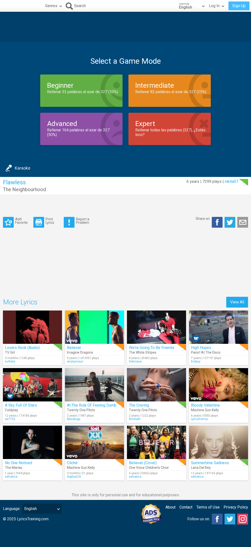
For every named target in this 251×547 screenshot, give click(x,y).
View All (237, 302)
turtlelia (10, 361)
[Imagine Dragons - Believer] (94, 327)
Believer (74, 347)
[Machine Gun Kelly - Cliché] (94, 442)
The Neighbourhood (24, 189)
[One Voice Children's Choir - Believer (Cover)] (156, 442)
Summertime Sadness (210, 462)
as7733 (10, 419)
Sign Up (239, 5)
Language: (11, 508)
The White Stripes (142, 352)
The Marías (13, 468)
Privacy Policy (236, 507)
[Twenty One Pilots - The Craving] (156, 384)
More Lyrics (20, 302)
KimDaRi (134, 419)
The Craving (139, 405)
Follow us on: (198, 519)
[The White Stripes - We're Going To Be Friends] (156, 327)
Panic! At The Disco (206, 352)
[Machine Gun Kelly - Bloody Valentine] (218, 384)
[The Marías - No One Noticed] (32, 442)
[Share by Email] (242, 222)
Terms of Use (208, 507)
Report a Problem (82, 220)
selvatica (11, 476)
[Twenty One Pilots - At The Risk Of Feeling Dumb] (94, 384)
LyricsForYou (199, 419)
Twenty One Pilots (81, 410)
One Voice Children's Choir (149, 468)
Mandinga (73, 419)
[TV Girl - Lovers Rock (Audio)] (32, 327)
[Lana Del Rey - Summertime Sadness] (218, 442)
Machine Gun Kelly (205, 410)
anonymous (75, 361)
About (170, 507)
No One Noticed (18, 462)
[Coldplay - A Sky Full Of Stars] (32, 384)
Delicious (135, 361)
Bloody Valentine (205, 405)
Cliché (72, 462)
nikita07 (231, 181)
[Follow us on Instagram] (242, 519)
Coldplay (11, 410)
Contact (185, 507)
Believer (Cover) (143, 462)
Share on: (203, 218)
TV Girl (10, 352)
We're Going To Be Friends (151, 347)
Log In (214, 5)
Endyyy (196, 361)
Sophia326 (74, 476)
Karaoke (22, 168)
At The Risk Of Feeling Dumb (91, 405)
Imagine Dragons (80, 352)
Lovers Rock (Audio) (22, 347)
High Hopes (201, 347)
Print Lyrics (50, 220)
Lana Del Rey (201, 468)
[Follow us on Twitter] (230, 519)
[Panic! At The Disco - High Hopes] (218, 327)
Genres (51, 5)
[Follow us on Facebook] (217, 519)
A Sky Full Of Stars (21, 405)
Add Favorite (21, 220)
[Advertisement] (125, 27)
